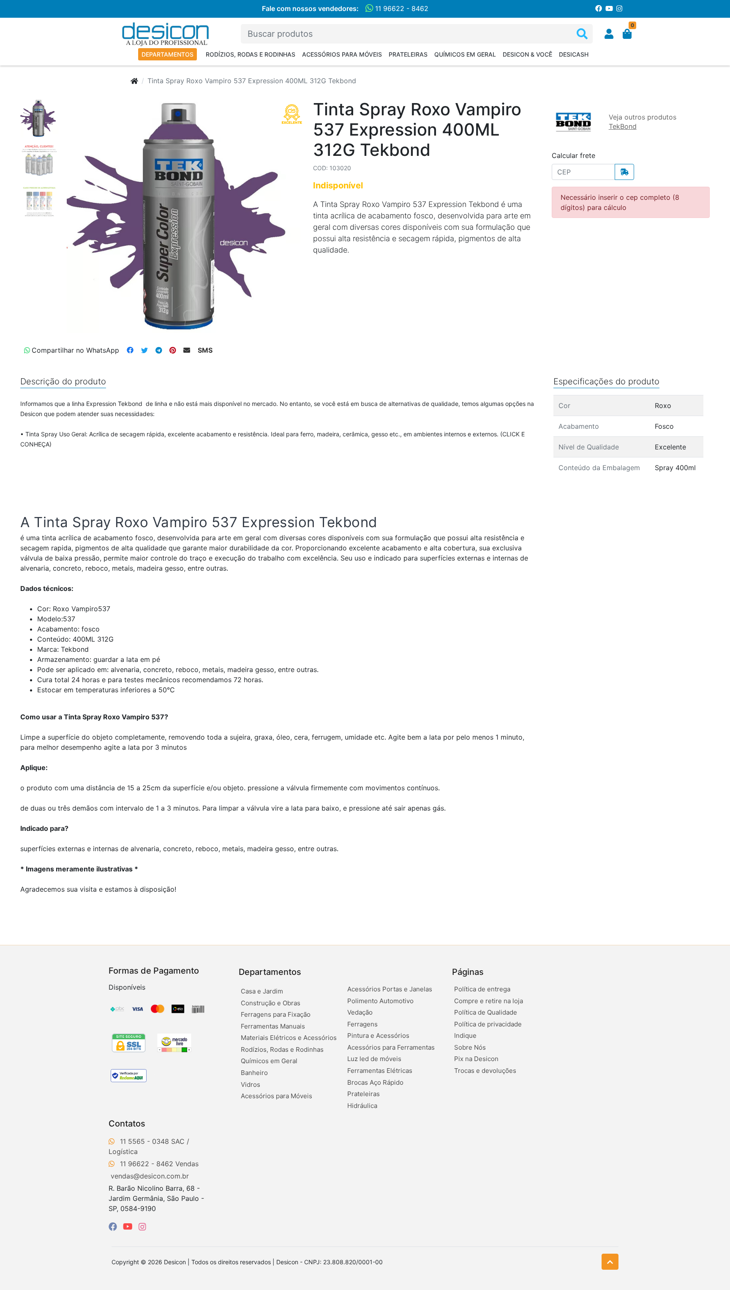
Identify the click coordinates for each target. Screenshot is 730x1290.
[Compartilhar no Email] (187, 350)
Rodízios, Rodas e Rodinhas (250, 54)
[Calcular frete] (624, 172)
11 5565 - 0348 (144, 1141)
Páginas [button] (468, 972)
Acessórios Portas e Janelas (389, 989)
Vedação (360, 1012)
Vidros (250, 1084)
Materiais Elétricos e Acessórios (289, 1038)
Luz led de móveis (374, 1059)
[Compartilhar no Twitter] (144, 350)
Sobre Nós (470, 1047)
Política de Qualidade (485, 1012)
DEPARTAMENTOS (167, 54)
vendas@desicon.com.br (150, 1176)
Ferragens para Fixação (276, 1014)
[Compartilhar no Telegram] (159, 350)
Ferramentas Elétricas (379, 1071)
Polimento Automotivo (380, 1001)
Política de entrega (482, 989)
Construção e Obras (270, 1003)
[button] (609, 33)
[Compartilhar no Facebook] (130, 350)
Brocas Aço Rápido (375, 1082)
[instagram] (142, 1227)
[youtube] (129, 1227)
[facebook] (114, 1227)
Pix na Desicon (476, 1059)
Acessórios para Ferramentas (391, 1047)
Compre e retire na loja (488, 1001)
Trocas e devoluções (485, 1071)
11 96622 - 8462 (400, 8)
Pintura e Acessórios (378, 1035)
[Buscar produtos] (582, 34)
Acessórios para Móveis (342, 54)
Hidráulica (362, 1106)
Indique (465, 1035)
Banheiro (254, 1073)
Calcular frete (573, 155)
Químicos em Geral (465, 54)
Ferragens (362, 1024)
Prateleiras (408, 54)
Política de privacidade (488, 1024)
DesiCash (573, 54)
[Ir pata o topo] (610, 1262)
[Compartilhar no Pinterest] (173, 350)
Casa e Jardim (262, 991)
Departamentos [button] (270, 972)
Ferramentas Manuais (273, 1026)
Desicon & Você (527, 54)
